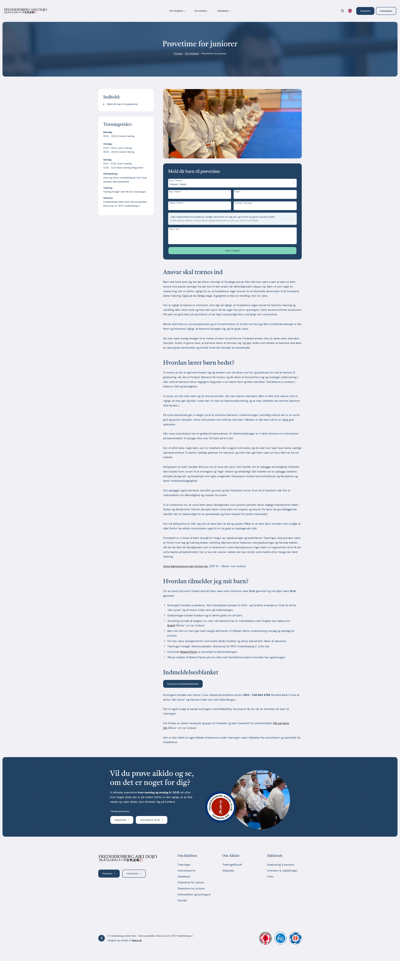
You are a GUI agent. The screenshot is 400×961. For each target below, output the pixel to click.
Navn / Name (175, 191)
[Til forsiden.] (128, 858)
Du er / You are (175, 180)
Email (238, 191)
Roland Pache (188, 652)
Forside (178, 53)
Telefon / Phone (176, 203)
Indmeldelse (386, 11)
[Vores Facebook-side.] (101, 938)
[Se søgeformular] (342, 11)
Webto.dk (137, 940)
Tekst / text (174, 229)
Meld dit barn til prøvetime (122, 104)
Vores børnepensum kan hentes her (185, 566)
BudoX (171, 625)
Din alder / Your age (244, 203)
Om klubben (192, 53)
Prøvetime (365, 11)
